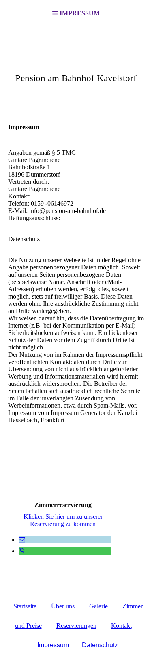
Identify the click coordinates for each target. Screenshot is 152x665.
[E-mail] (22, 539)
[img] (76, 67)
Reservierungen (76, 625)
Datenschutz (100, 645)
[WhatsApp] (21, 550)
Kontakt (121, 625)
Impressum (53, 645)
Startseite (24, 606)
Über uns (63, 606)
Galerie (98, 606)
